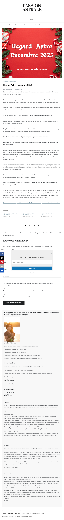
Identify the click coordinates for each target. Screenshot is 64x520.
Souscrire (32, 268)
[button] (32, 257)
